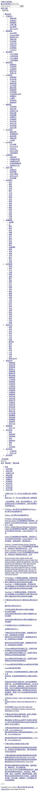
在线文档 (12, 157)
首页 (2, 463)
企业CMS (13, 43)
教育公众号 (13, 358)
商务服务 (12, 382)
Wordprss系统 (14, 35)
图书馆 (11, 342)
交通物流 (12, 392)
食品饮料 (12, 365)
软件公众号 (13, 176)
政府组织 (12, 434)
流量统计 (12, 117)
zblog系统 (13, 33)
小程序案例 (13, 60)
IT (9, 224)
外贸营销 (12, 92)
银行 (10, 279)
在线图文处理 (14, 161)
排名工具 (12, 123)
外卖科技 (12, 100)
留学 (10, 344)
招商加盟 (12, 377)
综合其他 (8, 430)
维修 (10, 323)
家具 (10, 318)
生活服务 (8, 264)
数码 (10, 228)
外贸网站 (12, 48)
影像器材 (12, 394)
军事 (10, 205)
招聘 (10, 314)
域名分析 (12, 109)
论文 (10, 335)
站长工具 (12, 453)
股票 (10, 274)
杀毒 (10, 262)
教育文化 (8, 325)
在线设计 (12, 20)
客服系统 (12, 90)
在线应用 (8, 155)
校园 (10, 340)
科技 (10, 350)
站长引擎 (12, 128)
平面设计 (8, 16)
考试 (10, 333)
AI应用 (12, 140)
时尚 (10, 304)
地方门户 (12, 428)
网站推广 (8, 104)
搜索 (10, 243)
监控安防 (12, 79)
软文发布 (12, 121)
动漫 (10, 188)
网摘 (10, 249)
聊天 (10, 258)
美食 (10, 295)
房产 (10, 283)
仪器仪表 (12, 396)
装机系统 (12, 136)
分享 (10, 255)
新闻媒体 (8, 426)
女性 (10, 302)
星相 (10, 197)
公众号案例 (13, 58)
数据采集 (12, 88)
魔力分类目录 (22, 787)
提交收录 (8, 455)
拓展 (10, 214)
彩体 (10, 268)
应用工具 (12, 73)
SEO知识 (8, 142)
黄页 (10, 432)
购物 (10, 266)
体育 (10, 203)
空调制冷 (12, 403)
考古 (10, 445)
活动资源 (12, 125)
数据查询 (12, 102)
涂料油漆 (12, 417)
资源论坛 (12, 170)
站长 (10, 241)
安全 (10, 260)
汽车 (10, 285)
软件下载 (8, 167)
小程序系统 (13, 56)
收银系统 (12, 77)
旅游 (10, 306)
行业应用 (8, 75)
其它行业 (12, 424)
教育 (10, 327)
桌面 (10, 253)
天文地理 (12, 447)
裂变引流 (12, 71)
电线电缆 (12, 363)
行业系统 (12, 41)
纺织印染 (12, 407)
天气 (10, 270)
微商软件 (12, 64)
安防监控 (12, 405)
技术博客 (12, 178)
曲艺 (10, 346)
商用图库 (12, 22)
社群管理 (12, 67)
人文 (10, 352)
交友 (10, 199)
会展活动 (12, 384)
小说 (10, 193)
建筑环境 (12, 373)
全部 (6, 467)
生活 (10, 308)
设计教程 (12, 27)
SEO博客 (12, 144)
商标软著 (12, 83)
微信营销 (8, 62)
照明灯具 (12, 400)
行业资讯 (12, 451)
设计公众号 (13, 29)
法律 (10, 316)
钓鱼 (10, 216)
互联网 (11, 222)
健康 (10, 293)
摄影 (10, 207)
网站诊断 (12, 113)
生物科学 (12, 421)
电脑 (10, 232)
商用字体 (12, 18)
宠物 (10, 297)
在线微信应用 (14, 159)
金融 (10, 276)
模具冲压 (12, 411)
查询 (10, 312)
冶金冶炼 (12, 398)
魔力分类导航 (5, 4)
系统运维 (12, 138)
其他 (10, 438)
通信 (10, 291)
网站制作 (8, 31)
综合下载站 (13, 174)
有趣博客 (12, 247)
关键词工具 (13, 111)
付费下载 (12, 25)
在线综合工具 (14, 165)
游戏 (10, 186)
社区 (10, 212)
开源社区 (12, 46)
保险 (10, 281)
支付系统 (12, 85)
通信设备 (12, 375)
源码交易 (12, 39)
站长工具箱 (13, 151)
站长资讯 (8, 449)
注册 (6, 8)
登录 (2, 8)
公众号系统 (13, 54)
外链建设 (12, 119)
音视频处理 (13, 134)
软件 (10, 230)
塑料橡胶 (12, 415)
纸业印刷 (12, 388)
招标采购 (12, 436)
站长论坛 (12, 149)
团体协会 (12, 440)
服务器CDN (13, 37)
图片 (10, 191)
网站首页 (8, 14)
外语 (10, 331)
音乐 (10, 182)
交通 (10, 272)
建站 (10, 239)
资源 (10, 251)
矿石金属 (12, 413)
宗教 (10, 354)
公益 (10, 356)
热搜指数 (12, 115)
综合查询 (12, 106)
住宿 (10, 218)
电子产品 (12, 409)
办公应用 (8, 130)
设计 (10, 237)
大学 (10, 337)
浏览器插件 (13, 153)
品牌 (10, 310)
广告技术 (12, 81)
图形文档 (12, 132)
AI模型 (12, 98)
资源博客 (12, 172)
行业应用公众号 (15, 94)
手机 (10, 289)
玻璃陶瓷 (12, 419)
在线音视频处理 (15, 163)
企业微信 (12, 69)
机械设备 (12, 371)
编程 (10, 234)
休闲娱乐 (8, 180)
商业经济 (8, 361)
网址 (10, 245)
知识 (10, 329)
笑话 (10, 195)
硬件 (10, 226)
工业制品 (12, 386)
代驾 (10, 321)
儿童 (10, 300)
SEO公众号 (13, 146)
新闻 (10, 201)
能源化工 (12, 369)
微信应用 (8, 52)
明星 (10, 209)
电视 (10, 287)
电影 (10, 184)
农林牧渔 (12, 367)
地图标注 (12, 96)
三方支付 (12, 50)
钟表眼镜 (12, 390)
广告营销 (12, 379)
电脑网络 (8, 220)
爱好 (10, 348)
